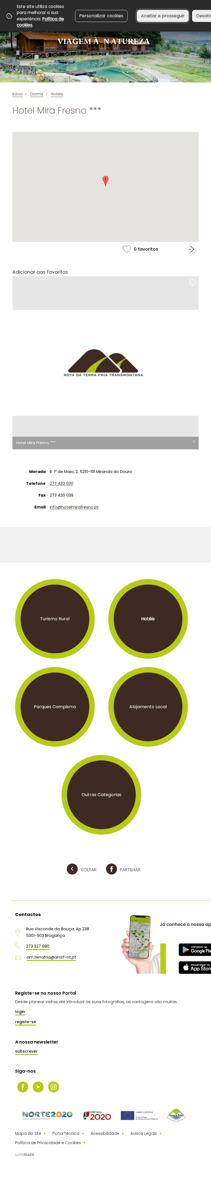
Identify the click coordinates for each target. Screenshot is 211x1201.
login (20, 1011)
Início (17, 94)
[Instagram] (53, 1087)
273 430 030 (61, 483)
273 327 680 (37, 946)
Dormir (36, 94)
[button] (105, 181)
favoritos (105, 249)
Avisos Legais (144, 1133)
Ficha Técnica (65, 1133)
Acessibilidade (105, 1133)
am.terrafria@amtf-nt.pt (51, 957)
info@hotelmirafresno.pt (74, 507)
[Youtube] (38, 1087)
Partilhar (130, 870)
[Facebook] (22, 1087)
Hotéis (57, 94)
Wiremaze (24, 1154)
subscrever (26, 1051)
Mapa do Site (28, 1133)
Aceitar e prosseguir (163, 16)
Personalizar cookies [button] (101, 16)
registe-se (25, 1022)
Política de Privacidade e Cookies (48, 1142)
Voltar (88, 870)
